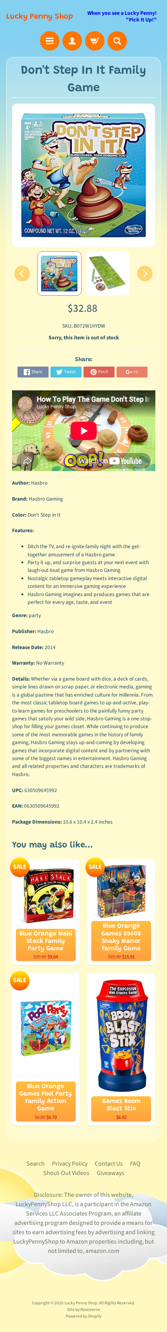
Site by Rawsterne (83, 1310)
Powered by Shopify (83, 1316)
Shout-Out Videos (66, 1173)
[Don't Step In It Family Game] (59, 273)
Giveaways (110, 1173)
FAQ (135, 1163)
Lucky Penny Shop (39, 17)
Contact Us (109, 1163)
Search (35, 1163)
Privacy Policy (69, 1163)
